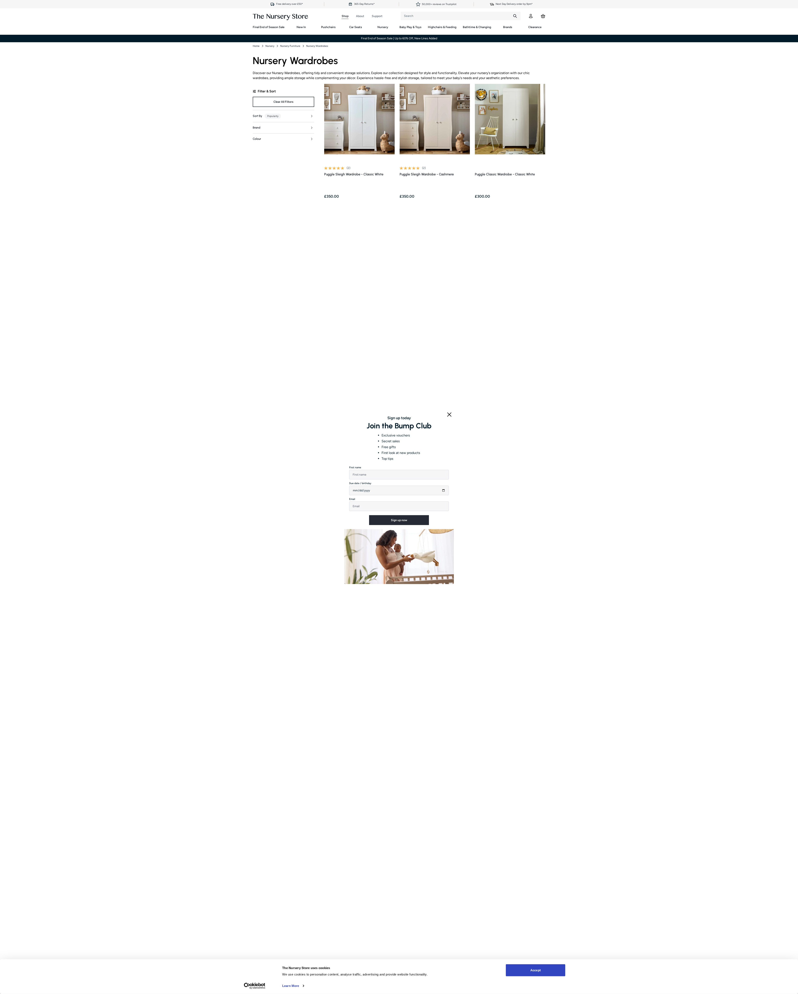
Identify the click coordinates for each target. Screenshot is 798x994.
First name (355, 467)
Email (352, 499)
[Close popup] (449, 415)
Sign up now (399, 520)
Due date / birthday (360, 483)
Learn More (290, 986)
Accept (535, 970)
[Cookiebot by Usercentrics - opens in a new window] (254, 986)
